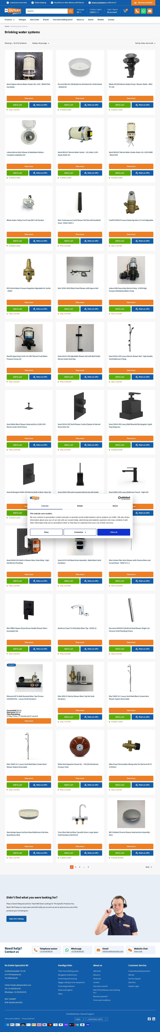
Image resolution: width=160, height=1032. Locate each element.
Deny (46, 532)
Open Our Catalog (16, 919)
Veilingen (22, 19)
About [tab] (115, 506)
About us (80, 19)
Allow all (113, 532)
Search (90, 19)
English (78, 1019)
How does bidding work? (63, 19)
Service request (134, 978)
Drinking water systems (19, 26)
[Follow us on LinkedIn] (153, 1019)
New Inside (34, 19)
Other (60, 994)
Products (8, 19)
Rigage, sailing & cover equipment (71, 982)
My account (112, 12)
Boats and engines (65, 990)
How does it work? (100, 986)
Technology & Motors (66, 986)
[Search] (70, 11)
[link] (29, 82)
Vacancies (97, 978)
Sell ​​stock (97, 971)
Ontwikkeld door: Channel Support (80, 1014)
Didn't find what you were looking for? (106, 991)
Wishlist (101, 19)
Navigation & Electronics (67, 975)
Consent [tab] (44, 506)
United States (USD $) (95, 1019)
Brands (46, 19)
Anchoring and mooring (67, 978)
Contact (111, 19)
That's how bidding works (68, 971)
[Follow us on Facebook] (149, 1019)
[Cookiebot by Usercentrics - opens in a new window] (120, 498)
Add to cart (17, 105)
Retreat (131, 975)
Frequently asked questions (139, 971)
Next (147, 867)
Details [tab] (80, 506)
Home (7, 26)
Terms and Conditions (102, 1000)
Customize (78, 532)
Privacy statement (28, 1018)
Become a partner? (100, 996)
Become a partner (145, 2)
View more (29, 98)
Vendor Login (133, 986)
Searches (132, 982)
